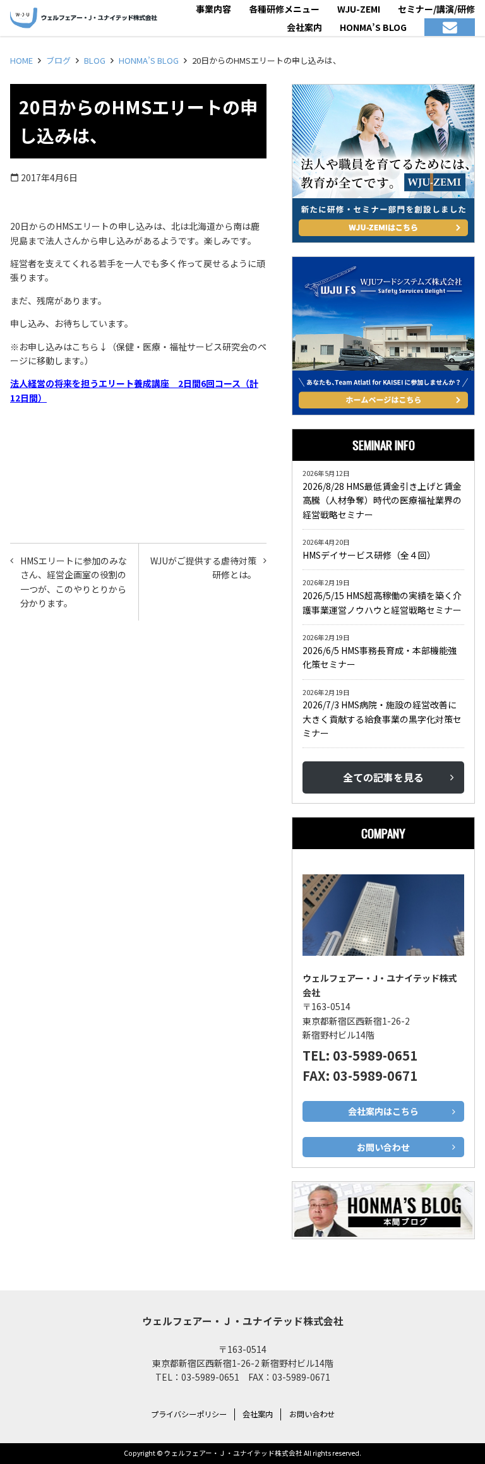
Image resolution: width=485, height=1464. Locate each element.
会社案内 (257, 1414)
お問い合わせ (312, 1414)
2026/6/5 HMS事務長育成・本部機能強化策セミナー (379, 657)
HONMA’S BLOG (149, 60)
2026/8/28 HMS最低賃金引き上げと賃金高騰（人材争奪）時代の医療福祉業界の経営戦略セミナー (382, 500)
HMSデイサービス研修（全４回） (371, 555)
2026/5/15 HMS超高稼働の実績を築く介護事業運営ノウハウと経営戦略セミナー (382, 602)
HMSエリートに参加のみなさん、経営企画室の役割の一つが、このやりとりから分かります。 (73, 581)
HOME (21, 60)
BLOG (94, 60)
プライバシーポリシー (189, 1414)
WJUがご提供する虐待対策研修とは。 (203, 567)
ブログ (58, 60)
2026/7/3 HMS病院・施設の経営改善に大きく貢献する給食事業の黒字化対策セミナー (382, 718)
